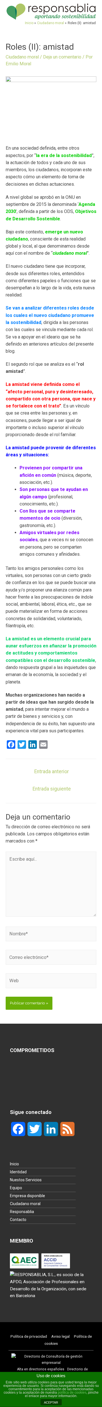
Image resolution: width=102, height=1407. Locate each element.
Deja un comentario (62, 57)
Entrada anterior (51, 771)
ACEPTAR (51, 1402)
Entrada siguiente (52, 789)
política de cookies (72, 1393)
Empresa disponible (27, 1195)
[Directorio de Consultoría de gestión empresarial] (51, 1360)
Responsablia (22, 1211)
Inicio (14, 1164)
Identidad (18, 1172)
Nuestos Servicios (26, 1180)
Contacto (18, 1219)
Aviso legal (60, 1336)
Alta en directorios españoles (40, 1369)
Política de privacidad (28, 1336)
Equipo (16, 1188)
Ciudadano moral (22, 57)
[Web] (51, 981)
